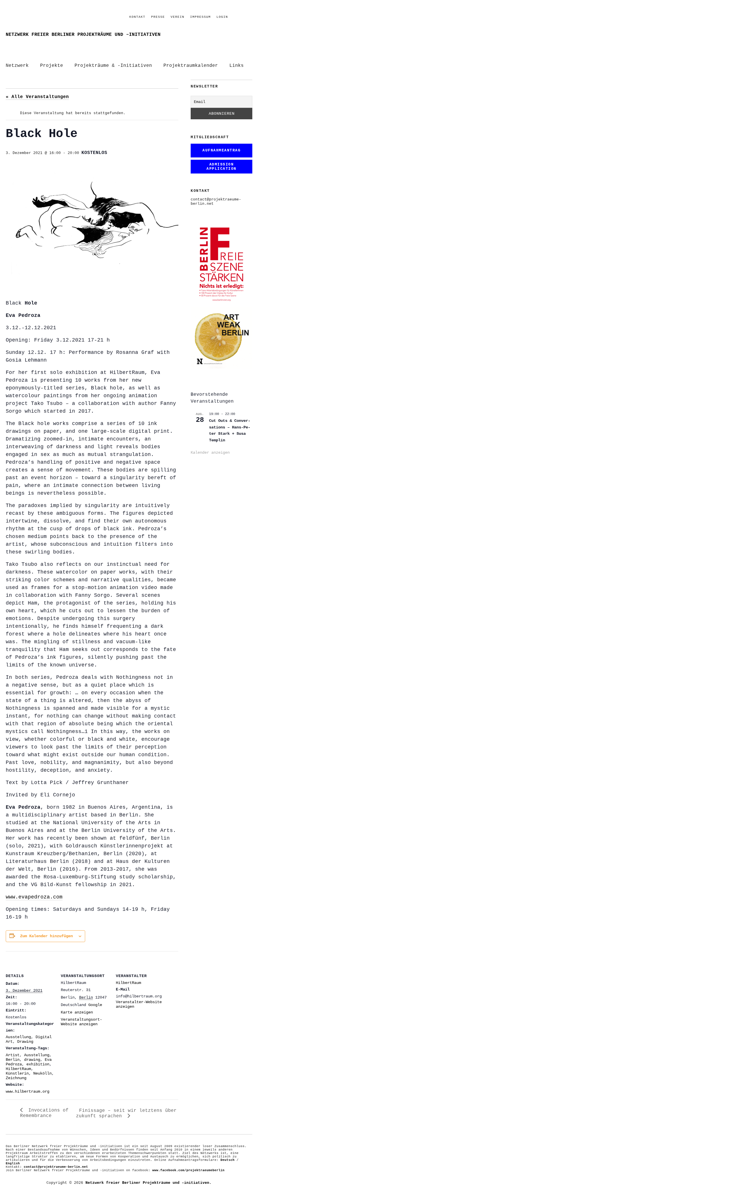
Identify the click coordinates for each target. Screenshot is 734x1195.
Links (236, 65)
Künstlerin (17, 1073)
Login (222, 17)
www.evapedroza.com (34, 897)
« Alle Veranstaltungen (37, 97)
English (13, 1163)
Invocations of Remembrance (44, 1113)
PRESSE (158, 17)
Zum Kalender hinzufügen (46, 936)
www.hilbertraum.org (27, 1091)
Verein (177, 17)
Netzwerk (17, 65)
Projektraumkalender (190, 65)
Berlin (12, 1059)
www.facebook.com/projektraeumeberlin (188, 1170)
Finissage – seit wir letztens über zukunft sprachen (126, 1113)
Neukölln (42, 1073)
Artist (12, 1055)
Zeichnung (16, 1078)
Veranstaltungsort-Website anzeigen (81, 1021)
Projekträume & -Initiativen (113, 65)
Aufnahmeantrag (221, 150)
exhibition (37, 1064)
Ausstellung (18, 1037)
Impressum (200, 17)
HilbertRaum (18, 1069)
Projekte (51, 65)
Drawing (25, 1041)
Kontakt (137, 17)
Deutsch (227, 1160)
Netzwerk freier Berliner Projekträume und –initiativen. (148, 1183)
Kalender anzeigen (210, 452)
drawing (32, 1059)
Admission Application (221, 166)
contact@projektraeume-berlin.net (56, 1167)
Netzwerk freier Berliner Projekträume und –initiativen (83, 34)
